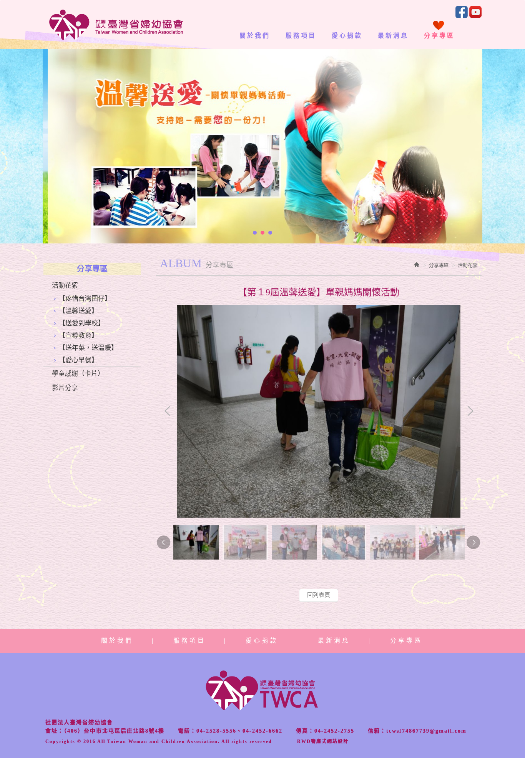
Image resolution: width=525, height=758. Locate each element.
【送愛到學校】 (82, 323)
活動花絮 (65, 285)
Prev (167, 411)
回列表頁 (318, 595)
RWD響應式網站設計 (323, 741)
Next (470, 411)
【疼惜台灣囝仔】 (85, 298)
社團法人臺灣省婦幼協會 (116, 25)
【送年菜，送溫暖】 (88, 348)
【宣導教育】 (78, 335)
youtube (475, 12)
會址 (51, 731)
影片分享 (65, 387)
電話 (184, 731)
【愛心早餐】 (78, 360)
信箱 (374, 731)
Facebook (461, 12)
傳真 (302, 731)
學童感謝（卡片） (78, 373)
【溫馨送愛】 (78, 311)
